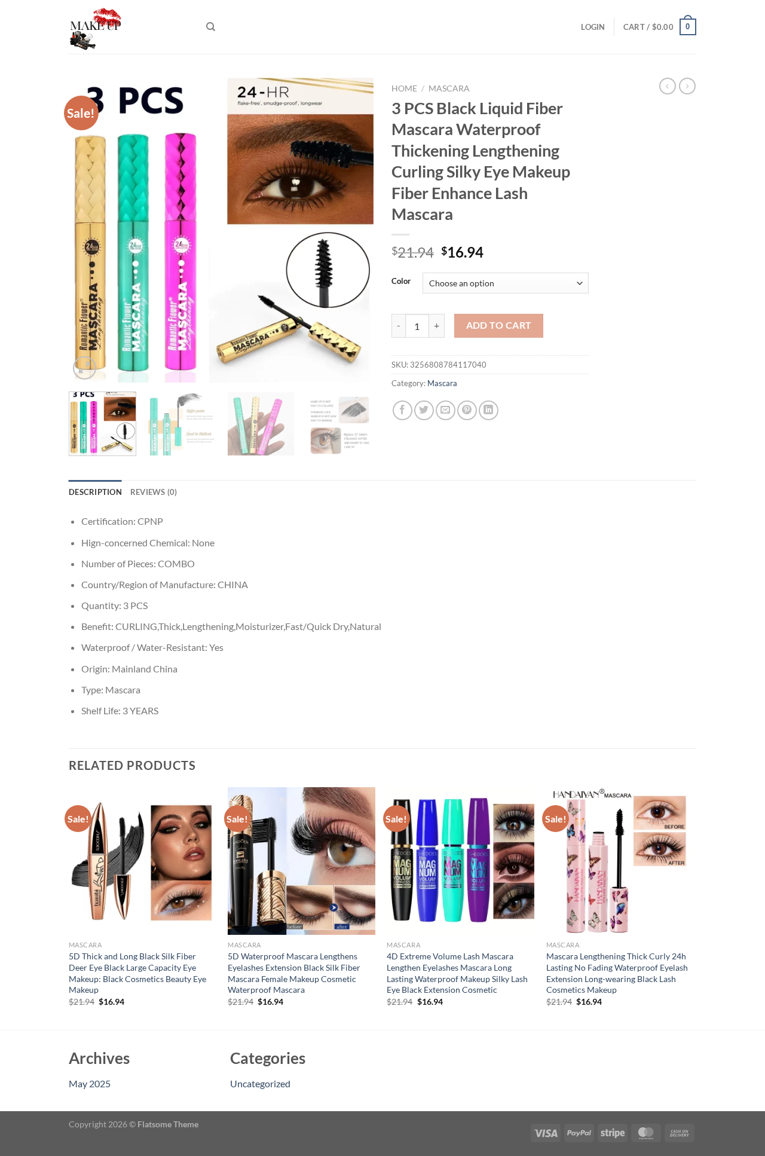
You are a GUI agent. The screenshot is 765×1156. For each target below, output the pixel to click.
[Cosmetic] (128, 27)
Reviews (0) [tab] (154, 492)
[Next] (352, 230)
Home (404, 88)
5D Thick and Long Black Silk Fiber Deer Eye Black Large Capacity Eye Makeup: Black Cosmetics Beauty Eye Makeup (137, 973)
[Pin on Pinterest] (467, 410)
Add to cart (499, 325)
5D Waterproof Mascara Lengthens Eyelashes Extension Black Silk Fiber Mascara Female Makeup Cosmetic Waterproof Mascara (294, 973)
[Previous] (89, 230)
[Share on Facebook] (402, 410)
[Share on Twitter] (424, 410)
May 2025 (90, 1083)
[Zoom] (84, 368)
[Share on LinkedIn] (488, 410)
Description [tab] (95, 492)
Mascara (449, 88)
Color (401, 281)
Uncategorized (260, 1083)
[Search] (210, 27)
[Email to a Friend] (445, 410)
